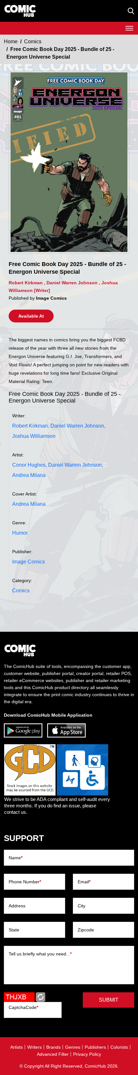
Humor (20, 533)
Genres (72, 1047)
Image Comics (28, 561)
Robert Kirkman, (30, 426)
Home (11, 41)
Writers (34, 1047)
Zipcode (86, 930)
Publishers (95, 1047)
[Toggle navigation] (129, 28)
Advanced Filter (53, 1054)
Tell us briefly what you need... (40, 954)
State (14, 930)
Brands (53, 1047)
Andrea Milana (29, 475)
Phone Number (25, 881)
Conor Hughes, (29, 465)
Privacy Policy (87, 1054)
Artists (16, 1047)
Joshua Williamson (34, 436)
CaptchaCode (23, 1007)
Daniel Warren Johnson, (77, 426)
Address (17, 906)
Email (84, 881)
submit (108, 1000)
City (81, 906)
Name (15, 857)
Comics (32, 41)
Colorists (119, 1047)
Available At (31, 316)
